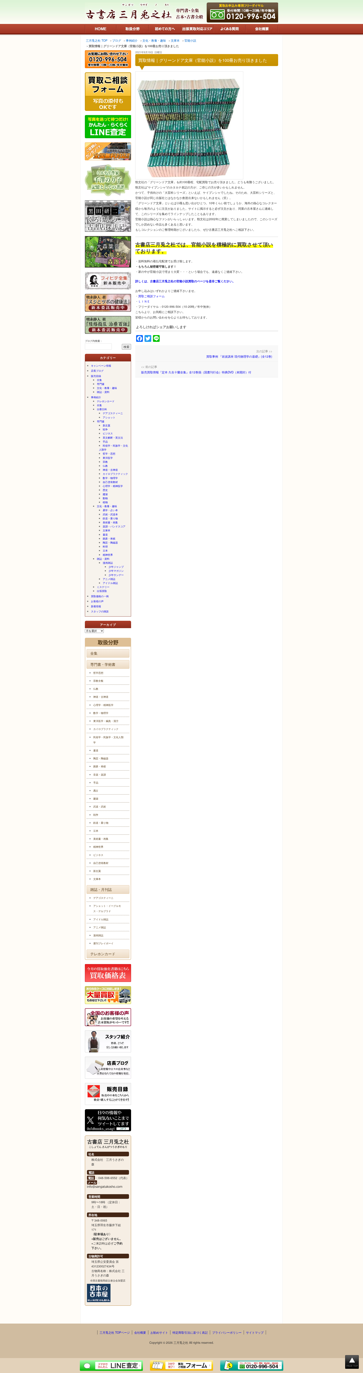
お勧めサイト (159, 1332)
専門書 (100, 384)
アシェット (109, 417)
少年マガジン (116, 570)
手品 (105, 441)
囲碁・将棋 (109, 538)
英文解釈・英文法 (113, 437)
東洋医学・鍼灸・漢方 (105, 721)
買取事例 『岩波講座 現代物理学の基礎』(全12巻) (239, 356)
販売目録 (96, 376)
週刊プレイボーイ (103, 943)
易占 (95, 790)
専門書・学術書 (102, 664)
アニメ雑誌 (109, 579)
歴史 (105, 490)
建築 (105, 494)
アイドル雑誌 (110, 583)
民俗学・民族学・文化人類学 (113, 447)
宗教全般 (98, 680)
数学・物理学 (110, 478)
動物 (105, 498)
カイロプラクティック (115, 473)
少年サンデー (116, 575)
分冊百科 (102, 409)
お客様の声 (97, 601)
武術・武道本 (110, 514)
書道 (105, 534)
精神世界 (108, 554)
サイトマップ (255, 1332)
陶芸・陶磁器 (110, 542)
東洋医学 (108, 457)
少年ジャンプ (116, 566)
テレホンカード (105, 401)
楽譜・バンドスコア (114, 526)
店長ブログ (97, 370)
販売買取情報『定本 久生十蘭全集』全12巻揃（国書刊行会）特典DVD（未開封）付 (196, 372)
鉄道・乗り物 (110, 518)
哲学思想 (98, 672)
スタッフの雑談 (100, 611)
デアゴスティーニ (113, 413)
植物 (105, 502)
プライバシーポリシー (227, 1332)
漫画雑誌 (108, 562)
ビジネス (108, 433)
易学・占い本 (110, 510)
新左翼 (106, 425)
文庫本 (106, 530)
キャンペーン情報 (101, 365)
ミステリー (103, 587)
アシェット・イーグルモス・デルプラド (107, 908)
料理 (105, 546)
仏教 (105, 465)
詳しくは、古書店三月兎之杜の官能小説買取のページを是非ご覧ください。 (185, 281)
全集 (99, 380)
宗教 (105, 461)
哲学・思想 (109, 453)
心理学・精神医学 (113, 486)
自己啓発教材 (110, 482)
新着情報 (96, 606)
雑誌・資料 (103, 392)
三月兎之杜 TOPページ (115, 1332)
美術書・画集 (110, 522)
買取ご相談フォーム (151, 296)
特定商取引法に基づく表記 (190, 1332)
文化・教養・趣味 (107, 388)
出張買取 (102, 591)
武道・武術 (99, 806)
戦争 (105, 429)
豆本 (105, 550)
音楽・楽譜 (99, 774)
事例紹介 (96, 397)
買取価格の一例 (100, 596)
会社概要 (140, 1332)
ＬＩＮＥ (144, 301)
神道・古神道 (110, 469)
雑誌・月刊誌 (101, 889)
